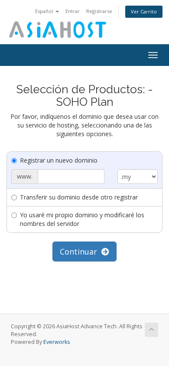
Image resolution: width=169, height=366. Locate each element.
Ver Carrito (144, 11)
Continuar (80, 251)
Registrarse (99, 11)
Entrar (72, 11)
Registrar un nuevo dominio (59, 160)
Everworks (56, 342)
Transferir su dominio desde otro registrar (79, 197)
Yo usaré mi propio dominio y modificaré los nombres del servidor (82, 219)
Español (45, 11)
